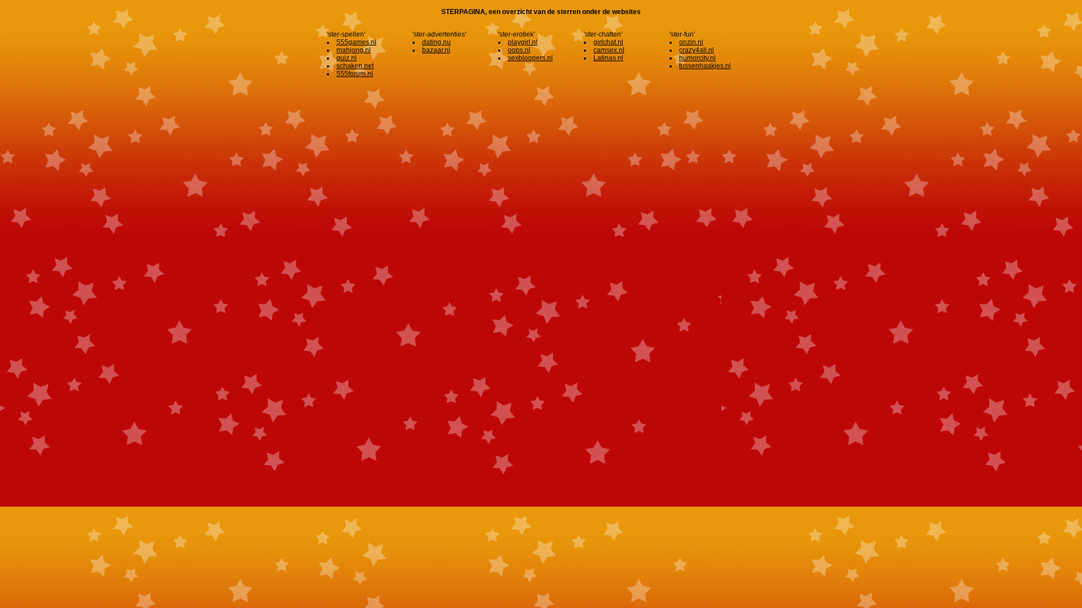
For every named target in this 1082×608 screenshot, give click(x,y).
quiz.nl (346, 58)
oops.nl (519, 50)
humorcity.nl (697, 58)
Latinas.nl (608, 58)
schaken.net (355, 66)
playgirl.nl (523, 42)
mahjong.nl (353, 50)
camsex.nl (608, 50)
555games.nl (356, 42)
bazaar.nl (436, 50)
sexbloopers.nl (530, 58)
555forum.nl (354, 74)
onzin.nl (691, 42)
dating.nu (436, 42)
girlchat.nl (608, 42)
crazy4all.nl (696, 50)
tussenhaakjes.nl (705, 66)
